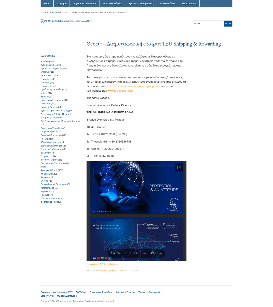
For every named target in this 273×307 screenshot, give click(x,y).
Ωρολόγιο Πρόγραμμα (51, 135)
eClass (44, 93)
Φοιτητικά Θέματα (112, 3)
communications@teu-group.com (139, 86)
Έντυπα (44, 181)
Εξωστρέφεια (47, 75)
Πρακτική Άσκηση (49, 107)
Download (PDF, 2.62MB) (103, 264)
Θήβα (43, 166)
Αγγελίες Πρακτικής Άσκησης (55, 110)
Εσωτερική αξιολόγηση (52, 149)
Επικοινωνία (189, 3)
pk (91, 270)
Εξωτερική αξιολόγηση (51, 146)
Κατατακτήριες (47, 188)
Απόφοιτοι (45, 177)
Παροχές (45, 195)
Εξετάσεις (45, 96)
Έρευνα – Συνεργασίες (141, 3)
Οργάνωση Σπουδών (85, 3)
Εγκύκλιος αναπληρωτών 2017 (57, 292)
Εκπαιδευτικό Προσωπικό (53, 163)
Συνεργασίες (47, 86)
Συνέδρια (45, 82)
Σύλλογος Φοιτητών (50, 198)
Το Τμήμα (62, 3)
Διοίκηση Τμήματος (50, 159)
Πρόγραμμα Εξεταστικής (52, 100)
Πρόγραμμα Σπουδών (51, 128)
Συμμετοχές (46, 79)
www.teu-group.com (120, 90)
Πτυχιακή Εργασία (49, 131)
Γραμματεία (46, 156)
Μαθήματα (45, 103)
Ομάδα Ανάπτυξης (67, 296)
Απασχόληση (47, 174)
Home (47, 3)
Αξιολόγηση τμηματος (51, 142)
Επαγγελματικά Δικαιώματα (54, 184)
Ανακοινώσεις (168, 3)
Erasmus (45, 72)
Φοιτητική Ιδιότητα (49, 202)
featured (54, 13)
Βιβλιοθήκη (46, 153)
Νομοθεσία (46, 191)
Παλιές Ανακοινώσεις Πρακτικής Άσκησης (60, 121)
